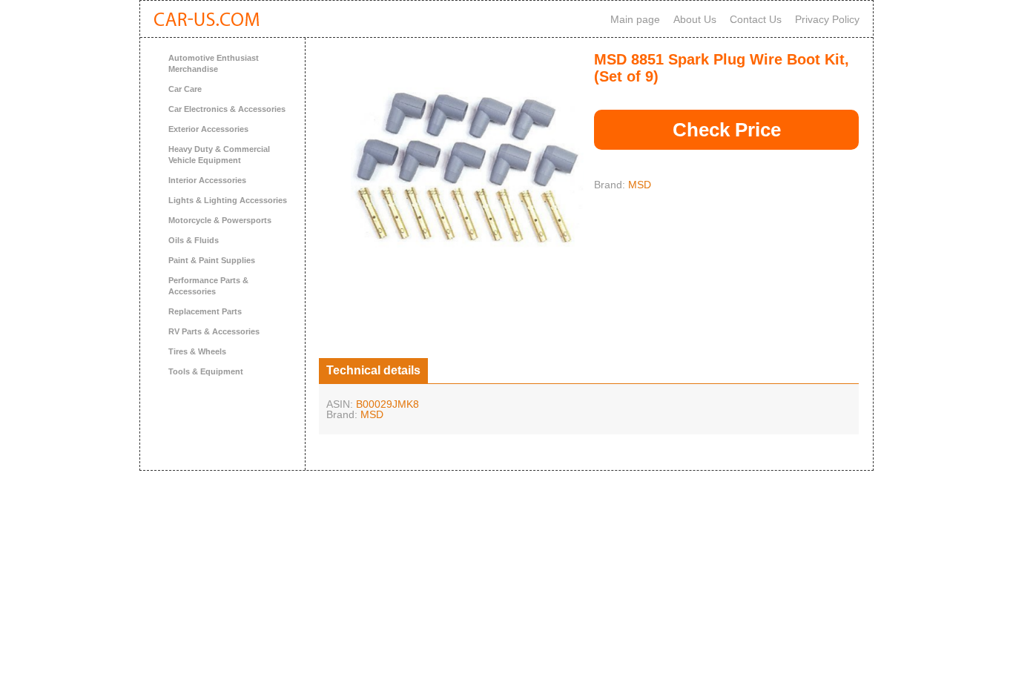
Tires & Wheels (197, 351)
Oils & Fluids (193, 240)
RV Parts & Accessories (214, 331)
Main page (635, 19)
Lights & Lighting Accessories (227, 200)
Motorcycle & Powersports (219, 220)
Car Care (185, 89)
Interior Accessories (207, 180)
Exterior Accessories (208, 129)
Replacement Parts (205, 311)
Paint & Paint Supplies (211, 260)
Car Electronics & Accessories (227, 109)
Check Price (727, 130)
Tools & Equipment (205, 371)
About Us (694, 19)
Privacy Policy (827, 19)
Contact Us (756, 19)
